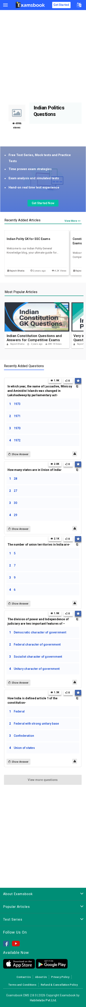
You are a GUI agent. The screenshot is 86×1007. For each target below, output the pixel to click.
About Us (41, 977)
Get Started (61, 4)
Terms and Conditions (22, 984)
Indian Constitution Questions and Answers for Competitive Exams (34, 338)
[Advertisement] (43, 57)
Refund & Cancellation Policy (59, 984)
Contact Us (23, 977)
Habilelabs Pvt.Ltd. (43, 1000)
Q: (43, 391)
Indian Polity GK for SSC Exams (28, 239)
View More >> (72, 220)
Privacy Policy (60, 977)
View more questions (43, 780)
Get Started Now (43, 203)
